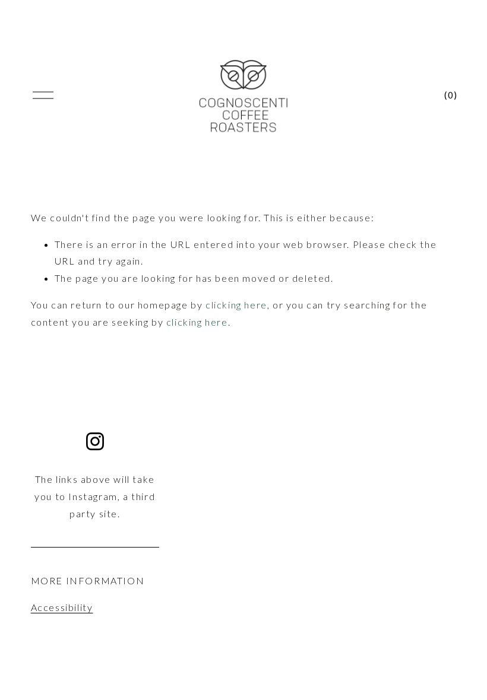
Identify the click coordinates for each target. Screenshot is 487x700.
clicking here (236, 304)
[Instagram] (95, 441)
